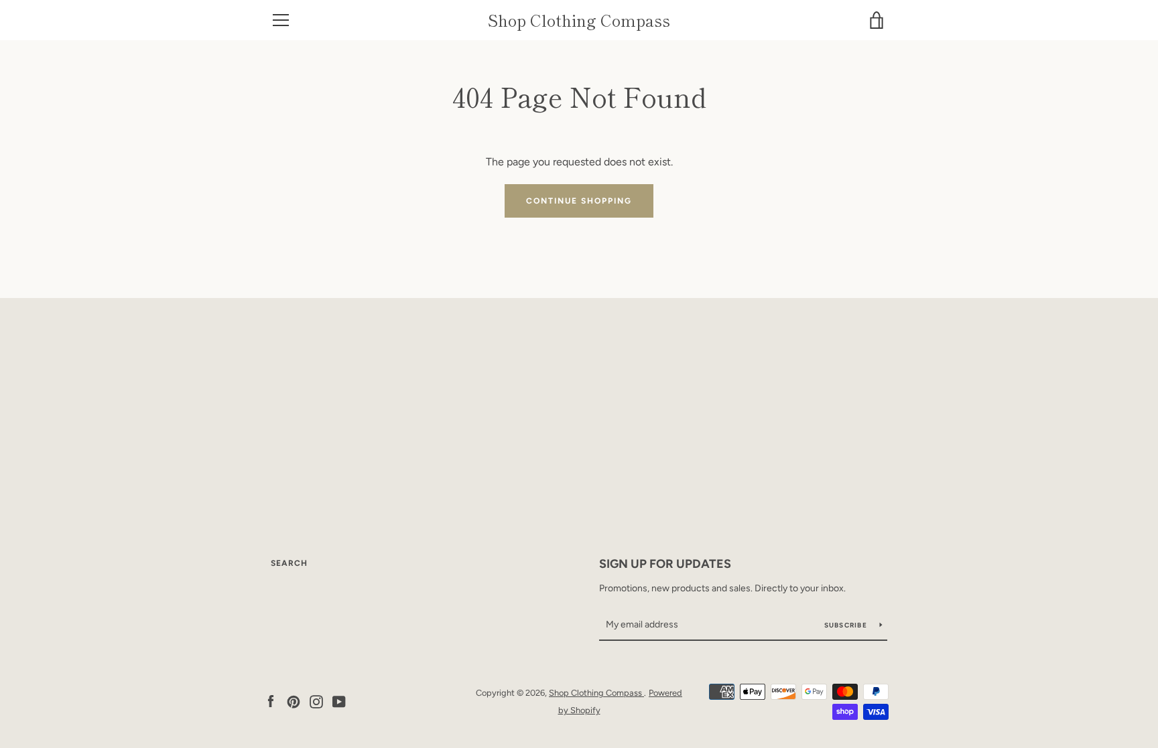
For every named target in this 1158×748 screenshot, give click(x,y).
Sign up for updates (665, 563)
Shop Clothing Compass (579, 20)
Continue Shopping (579, 201)
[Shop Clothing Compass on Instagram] (316, 700)
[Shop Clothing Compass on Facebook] (270, 700)
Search (289, 563)
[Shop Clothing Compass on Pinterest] (293, 700)
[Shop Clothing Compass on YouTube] (339, 700)
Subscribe (847, 625)
